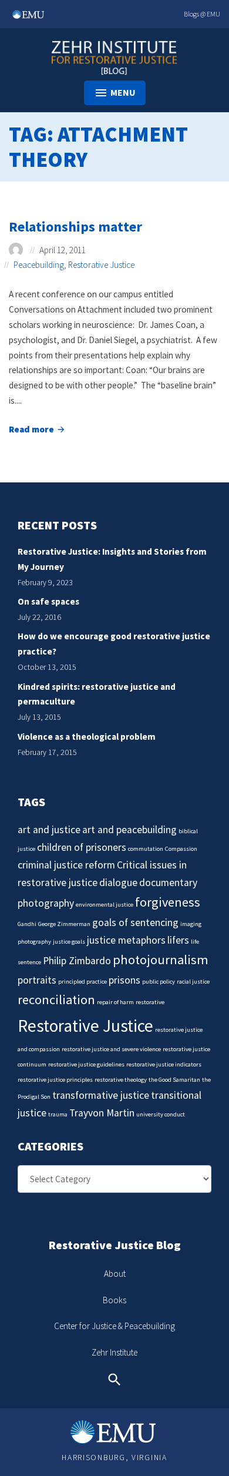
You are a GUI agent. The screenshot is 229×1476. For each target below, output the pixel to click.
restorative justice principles (55, 1079)
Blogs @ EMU (202, 13)
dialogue (118, 882)
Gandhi (27, 924)
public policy (158, 981)
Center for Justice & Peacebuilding (114, 1325)
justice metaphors (126, 940)
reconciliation (56, 999)
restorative (150, 1002)
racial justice (193, 981)
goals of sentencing (135, 922)
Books (114, 1300)
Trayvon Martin (101, 1112)
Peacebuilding (39, 264)
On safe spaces (48, 601)
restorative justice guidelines (86, 1064)
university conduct (160, 1114)
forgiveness (167, 902)
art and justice (49, 829)
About (115, 1273)
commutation (145, 849)
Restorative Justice (101, 264)
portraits (37, 980)
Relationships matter (75, 226)
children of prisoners (81, 847)
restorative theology (121, 1079)
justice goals (69, 941)
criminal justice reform (66, 864)
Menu (123, 92)
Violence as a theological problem (87, 736)
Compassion (181, 849)
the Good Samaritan (174, 1079)
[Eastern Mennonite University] (114, 1432)
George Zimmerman (64, 924)
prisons (124, 980)
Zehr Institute (114, 1352)
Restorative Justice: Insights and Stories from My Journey (112, 559)
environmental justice (104, 904)
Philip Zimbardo (77, 960)
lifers (178, 940)
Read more (37, 430)
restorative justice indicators (163, 1064)
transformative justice (100, 1095)
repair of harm (115, 1002)
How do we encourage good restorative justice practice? (114, 643)
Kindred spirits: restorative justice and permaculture (97, 694)
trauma (58, 1114)
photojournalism (160, 959)
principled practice (82, 981)
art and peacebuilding (129, 829)
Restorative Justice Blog (115, 1245)
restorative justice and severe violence (111, 1049)
